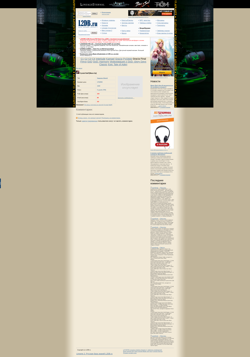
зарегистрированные (90, 121)
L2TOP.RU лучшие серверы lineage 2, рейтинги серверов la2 (142, 350)
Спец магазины (162, 23)
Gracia (118, 58)
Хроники (105, 25)
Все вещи (79, 68)
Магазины (160, 20)
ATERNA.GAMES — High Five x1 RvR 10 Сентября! (97, 49)
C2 (86, 58)
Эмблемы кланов (163, 31)
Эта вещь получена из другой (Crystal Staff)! (98, 105)
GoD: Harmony (101, 61)
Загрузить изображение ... (126, 98)
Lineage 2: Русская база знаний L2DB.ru (94, 354)
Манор (124, 33)
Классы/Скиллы (127, 20)
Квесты (124, 25)
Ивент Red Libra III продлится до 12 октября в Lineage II (161, 86)
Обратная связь (105, 14)
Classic (103, 64)
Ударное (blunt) (102, 78)
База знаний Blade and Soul (143, 351)
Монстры (163, 187)
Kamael (110, 58)
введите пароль (84, 14)
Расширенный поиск (84, 34)
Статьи (104, 33)
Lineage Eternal (157, 351)
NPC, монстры (145, 20)
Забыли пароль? (87, 16)
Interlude (100, 58)
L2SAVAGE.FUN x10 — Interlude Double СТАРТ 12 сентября (100, 44)
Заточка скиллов (128, 23)
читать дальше (162, 105)
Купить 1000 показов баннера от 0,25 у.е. (159, 77)
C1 (82, 58)
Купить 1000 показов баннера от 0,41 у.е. (138, 17)
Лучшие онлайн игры (130, 353)
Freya (83, 61)
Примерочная (145, 31)
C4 (93, 58)
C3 (89, 58)
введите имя (83, 12)
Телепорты (161, 25)
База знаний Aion (128, 351)
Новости (105, 23)
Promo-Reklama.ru (86, 55)
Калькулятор (144, 33)
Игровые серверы (108, 20)
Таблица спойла (145, 23)
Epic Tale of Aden (117, 64)
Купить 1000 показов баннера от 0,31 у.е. (159, 150)
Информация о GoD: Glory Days (128, 61)
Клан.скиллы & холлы (165, 33)
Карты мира (126, 31)
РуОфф (127, 58)
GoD (89, 61)
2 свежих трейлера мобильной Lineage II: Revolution (161, 153)
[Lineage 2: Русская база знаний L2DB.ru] (86, 27)
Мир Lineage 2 (107, 30)
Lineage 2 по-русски (109, 28)
